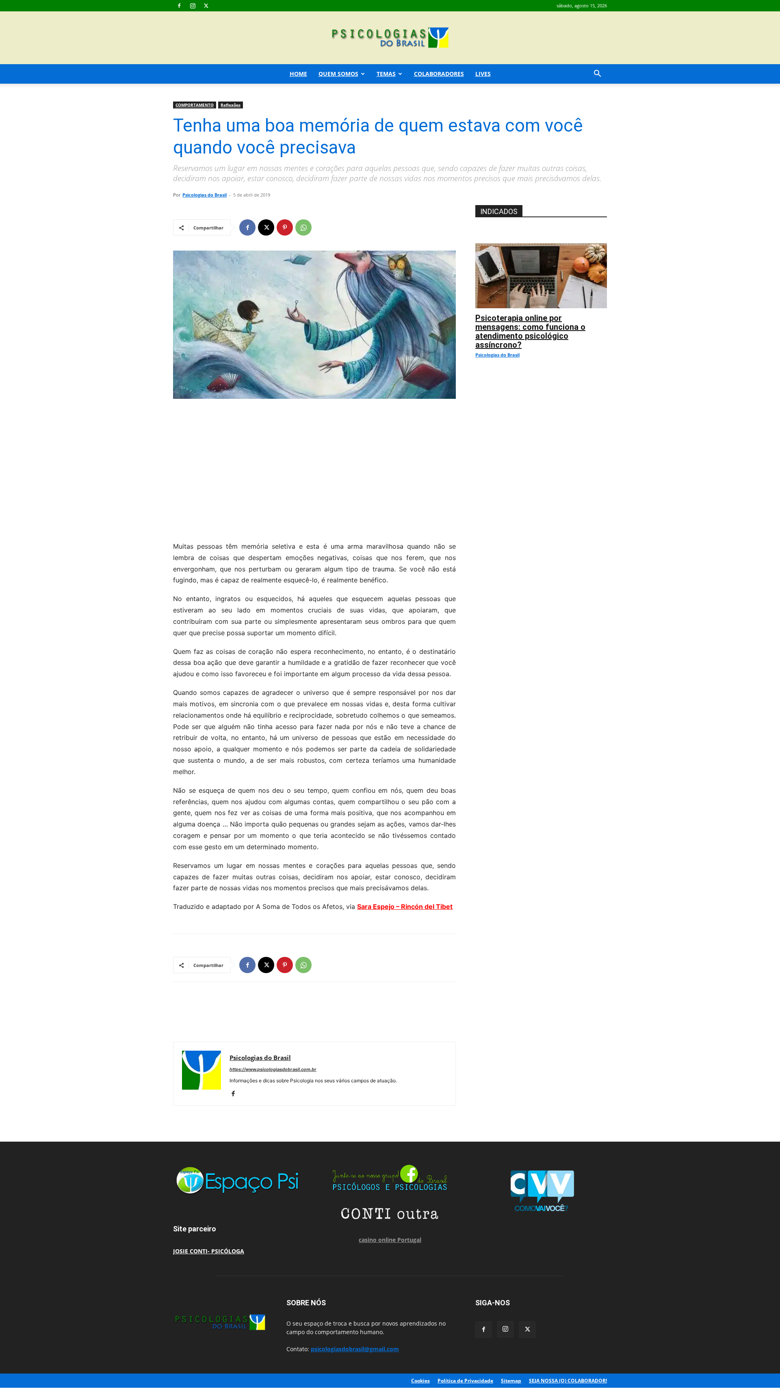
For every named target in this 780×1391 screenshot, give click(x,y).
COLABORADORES (439, 74)
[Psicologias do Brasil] (390, 38)
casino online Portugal (390, 1240)
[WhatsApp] (303, 227)
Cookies (420, 1380)
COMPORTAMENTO (195, 105)
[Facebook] (179, 5)
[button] (597, 74)
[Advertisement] (314, 468)
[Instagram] (192, 5)
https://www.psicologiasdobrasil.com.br (273, 1069)
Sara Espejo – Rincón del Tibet (405, 906)
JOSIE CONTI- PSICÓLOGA (208, 1251)
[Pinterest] (285, 227)
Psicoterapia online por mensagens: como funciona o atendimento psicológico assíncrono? (530, 331)
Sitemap (511, 1380)
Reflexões (230, 105)
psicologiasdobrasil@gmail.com (355, 1349)
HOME (298, 74)
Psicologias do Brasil (204, 195)
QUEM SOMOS (338, 74)
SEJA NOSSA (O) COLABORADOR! (568, 1380)
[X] (206, 5)
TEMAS (386, 74)
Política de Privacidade (465, 1380)
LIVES (483, 74)
